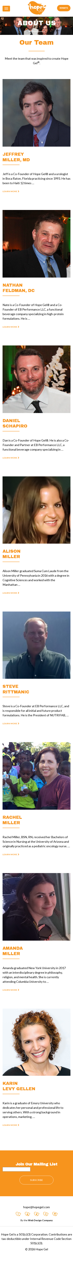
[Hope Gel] (36, 8)
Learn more (10, 191)
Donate (64, 8)
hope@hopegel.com (36, 1207)
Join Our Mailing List (36, 1164)
